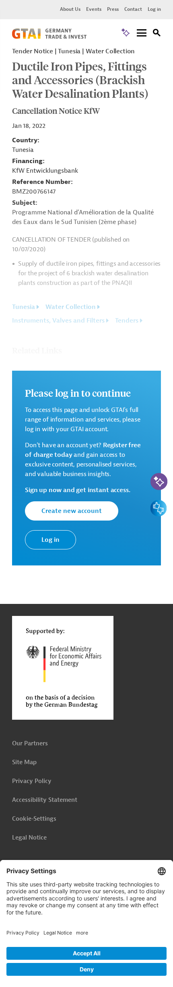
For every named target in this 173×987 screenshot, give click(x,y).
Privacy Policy (31, 781)
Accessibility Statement (44, 800)
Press (113, 9)
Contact (133, 9)
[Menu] (141, 33)
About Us (70, 9)
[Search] (157, 34)
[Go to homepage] (49, 37)
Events (93, 9)
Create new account (71, 511)
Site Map (24, 762)
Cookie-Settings (34, 819)
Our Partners (30, 743)
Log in (154, 9)
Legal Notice (29, 838)
